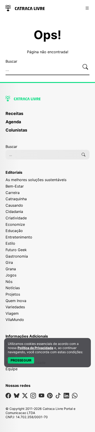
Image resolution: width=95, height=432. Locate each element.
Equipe (12, 369)
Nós (9, 281)
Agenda (13, 121)
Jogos (11, 275)
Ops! (47, 35)
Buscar (11, 61)
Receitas (14, 113)
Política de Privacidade (35, 348)
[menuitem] (47, 116)
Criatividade (16, 218)
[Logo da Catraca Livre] (25, 7)
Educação (14, 230)
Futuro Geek (16, 249)
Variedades (15, 307)
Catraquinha (16, 199)
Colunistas (16, 130)
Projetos (13, 294)
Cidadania (14, 211)
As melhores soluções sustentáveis (36, 179)
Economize (15, 224)
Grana (11, 269)
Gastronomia (17, 256)
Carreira (13, 192)
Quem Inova (16, 300)
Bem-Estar (15, 186)
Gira (9, 262)
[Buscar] (85, 67)
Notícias (13, 287)
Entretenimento (19, 237)
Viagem (12, 313)
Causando (14, 205)
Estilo (10, 243)
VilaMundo (15, 319)
